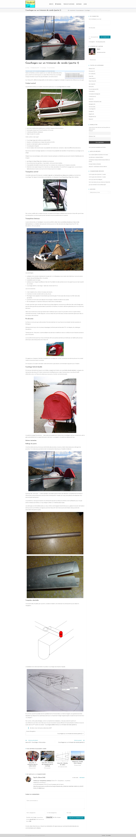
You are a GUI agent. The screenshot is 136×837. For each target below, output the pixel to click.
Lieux (90, 76)
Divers (90, 99)
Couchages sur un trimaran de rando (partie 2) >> (70, 733)
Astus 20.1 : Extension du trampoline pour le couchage (47, 764)
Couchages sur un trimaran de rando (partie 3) (74, 76)
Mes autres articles (101, 52)
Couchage (44, 67)
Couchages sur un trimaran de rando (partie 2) (74, 75)
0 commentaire (51, 67)
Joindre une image (35, 819)
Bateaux (91, 68)
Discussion (91, 71)
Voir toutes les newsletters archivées (97, 147)
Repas (90, 119)
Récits (90, 86)
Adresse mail (92, 136)
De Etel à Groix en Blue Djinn (99, 184)
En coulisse (91, 73)
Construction (92, 96)
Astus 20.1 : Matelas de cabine (62, 764)
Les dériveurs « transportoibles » (96, 157)
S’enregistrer (92, 41)
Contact (103, 835)
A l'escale (91, 91)
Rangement (91, 116)
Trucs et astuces (92, 89)
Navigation (91, 104)
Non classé (91, 84)
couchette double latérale (69, 370)
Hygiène (91, 114)
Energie (90, 111)
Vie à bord (91, 106)
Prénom (91, 130)
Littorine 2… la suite (101, 174)
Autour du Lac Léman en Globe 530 (102, 182)
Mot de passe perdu (100, 41)
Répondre (82, 777)
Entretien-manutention (94, 101)
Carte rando (91, 78)
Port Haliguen (99, 179)
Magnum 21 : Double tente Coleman (77, 762)
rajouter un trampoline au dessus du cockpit (60, 175)
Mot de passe (92, 27)
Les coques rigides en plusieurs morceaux (98, 154)
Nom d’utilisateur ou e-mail (95, 19)
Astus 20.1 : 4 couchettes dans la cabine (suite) (32, 764)
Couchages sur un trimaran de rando (47, 71)
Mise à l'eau (91, 81)
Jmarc (28, 67)
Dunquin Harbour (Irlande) (95, 164)
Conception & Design (94, 93)
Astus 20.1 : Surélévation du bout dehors (98, 166)
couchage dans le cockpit (63, 86)
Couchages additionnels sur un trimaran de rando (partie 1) (60, 724)
